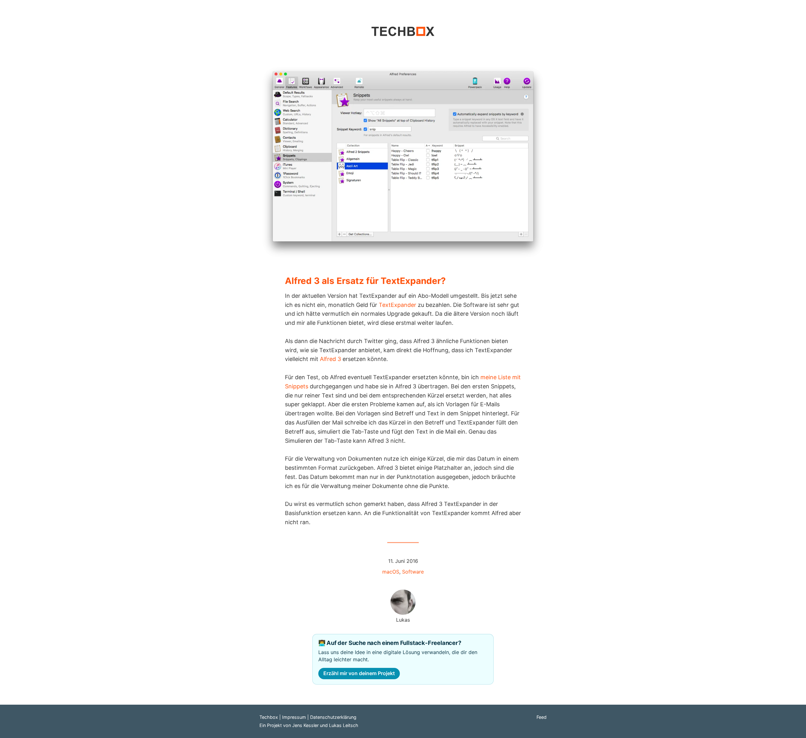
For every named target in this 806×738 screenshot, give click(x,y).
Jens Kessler (305, 725)
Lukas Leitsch (343, 725)
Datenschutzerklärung (333, 717)
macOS (390, 572)
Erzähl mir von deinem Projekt (359, 673)
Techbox (268, 717)
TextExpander (397, 305)
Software (413, 572)
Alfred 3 (330, 359)
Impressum (294, 717)
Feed (541, 717)
